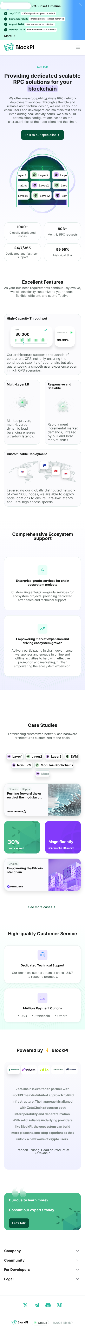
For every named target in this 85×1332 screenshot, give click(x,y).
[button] (42, 1251)
